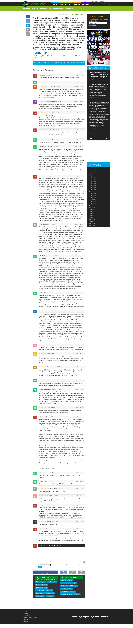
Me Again (42, 75)
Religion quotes (50, 593)
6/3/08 (49, 292)
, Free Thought (50, 62)
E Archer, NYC (50, 112)
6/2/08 (48, 75)
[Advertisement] (98, 151)
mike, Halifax (43, 505)
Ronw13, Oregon (51, 407)
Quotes (55, 4)
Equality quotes (52, 582)
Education (38, 62)
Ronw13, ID (92, 199)
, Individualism (58, 62)
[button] (39, 545)
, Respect (81, 62)
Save (40, 567)
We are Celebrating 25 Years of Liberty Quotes (58, 8)
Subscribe (102, 1)
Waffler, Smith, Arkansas (53, 82)
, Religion (76, 62)
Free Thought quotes (41, 584)
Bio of (66, 580)
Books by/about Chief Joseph (69, 586)
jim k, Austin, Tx (51, 86)
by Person (76, 4)
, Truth (36, 64)
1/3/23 (50, 528)
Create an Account (93, 1)
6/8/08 (58, 311)
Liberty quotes (40, 593)
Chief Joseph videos (66, 588)
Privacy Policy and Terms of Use (65, 626)
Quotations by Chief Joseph (68, 583)
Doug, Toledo (50, 521)
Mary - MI (49, 495)
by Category (65, 4)
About (25, 612)
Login (86, 1)
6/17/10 (58, 366)
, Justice (64, 62)
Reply (82, 75)
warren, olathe (50, 311)
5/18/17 (55, 495)
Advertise (26, 615)
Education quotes (40, 582)
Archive (25, 614)
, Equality (44, 62)
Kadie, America (51, 366)
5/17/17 (66, 380)
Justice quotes (40, 590)
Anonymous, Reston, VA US (54, 101)
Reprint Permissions (30, 617)
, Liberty (71, 62)
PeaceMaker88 (50, 353)
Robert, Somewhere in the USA (54, 380)
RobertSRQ (50, 139)
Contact (26, 619)
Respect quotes (40, 596)
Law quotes (49, 590)
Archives (85, 4)
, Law (68, 62)
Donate (108, 1)
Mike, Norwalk (50, 129)
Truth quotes (50, 596)
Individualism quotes (41, 587)
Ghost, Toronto (44, 345)
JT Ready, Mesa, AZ (45, 224)
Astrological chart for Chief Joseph (70, 594)
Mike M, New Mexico (52, 488)
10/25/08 (52, 345)
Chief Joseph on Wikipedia (68, 591)
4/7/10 (58, 353)
